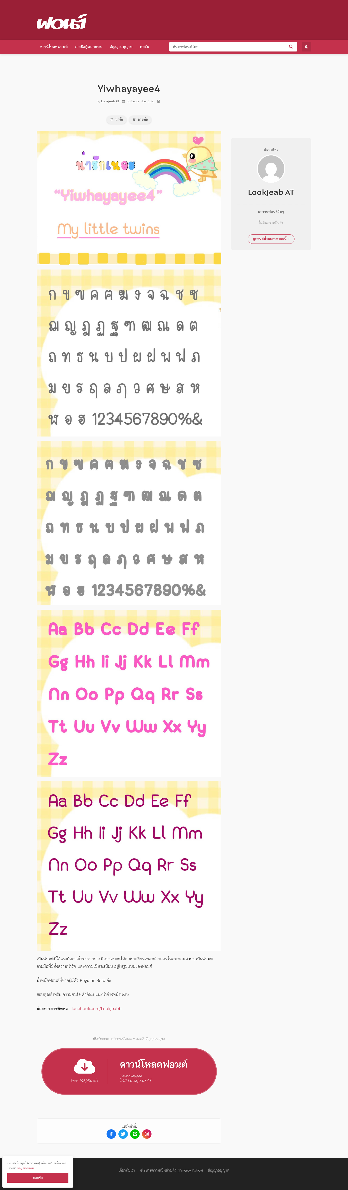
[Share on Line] (135, 1134)
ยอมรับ (38, 1178)
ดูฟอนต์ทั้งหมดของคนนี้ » (271, 238)
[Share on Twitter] (123, 1134)
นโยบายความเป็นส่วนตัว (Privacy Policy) (171, 1170)
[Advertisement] (225, 19)
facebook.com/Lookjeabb (96, 1008)
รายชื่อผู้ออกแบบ (89, 46)
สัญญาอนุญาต (121, 46)
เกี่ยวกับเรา (127, 1170)
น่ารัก (118, 119)
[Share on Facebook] (111, 1134)
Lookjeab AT (110, 101)
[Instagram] (147, 1134)
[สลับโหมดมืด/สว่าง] (306, 46)
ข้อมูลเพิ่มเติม (25, 1168)
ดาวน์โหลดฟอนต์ (54, 46)
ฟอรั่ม (144, 46)
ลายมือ (142, 119)
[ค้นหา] (291, 46)
